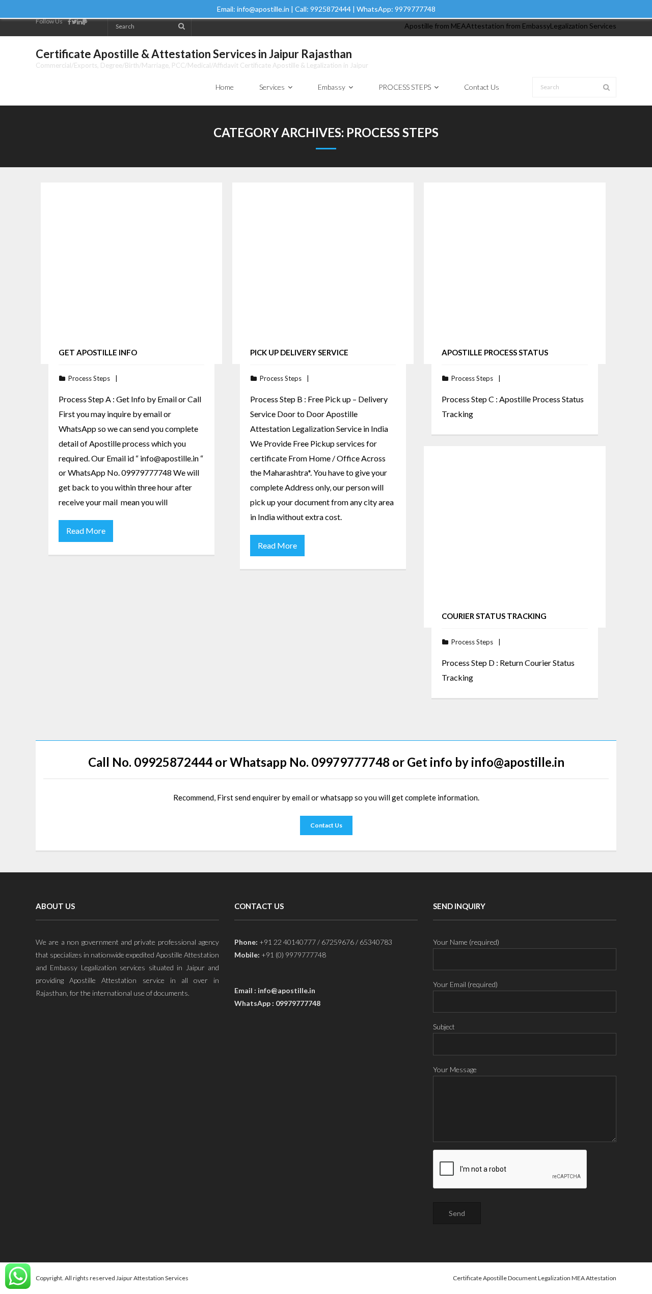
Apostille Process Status (495, 352)
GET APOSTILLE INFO (98, 352)
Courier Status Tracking (494, 615)
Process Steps (89, 378)
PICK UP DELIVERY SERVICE (299, 352)
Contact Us (326, 825)
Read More (85, 530)
